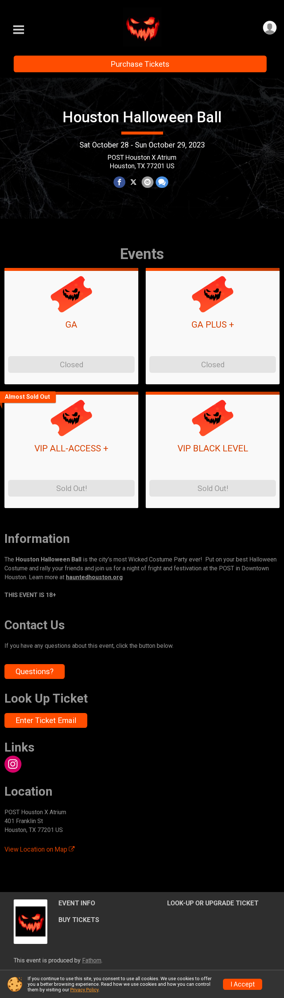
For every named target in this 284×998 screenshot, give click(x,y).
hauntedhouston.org (94, 577)
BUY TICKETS (78, 920)
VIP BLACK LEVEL (213, 448)
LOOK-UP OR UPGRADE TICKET (212, 903)
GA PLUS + (213, 324)
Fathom (91, 960)
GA (71, 324)
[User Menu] (270, 27)
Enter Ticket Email (46, 720)
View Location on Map (36, 849)
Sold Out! (71, 488)
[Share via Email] (147, 182)
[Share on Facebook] (119, 182)
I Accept (242, 984)
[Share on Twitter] (133, 182)
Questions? (35, 671)
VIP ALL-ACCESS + (71, 448)
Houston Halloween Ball (142, 117)
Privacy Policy (84, 989)
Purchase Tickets (140, 64)
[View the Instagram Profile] (12, 764)
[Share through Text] (162, 182)
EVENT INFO (76, 903)
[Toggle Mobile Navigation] (18, 29)
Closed (71, 364)
